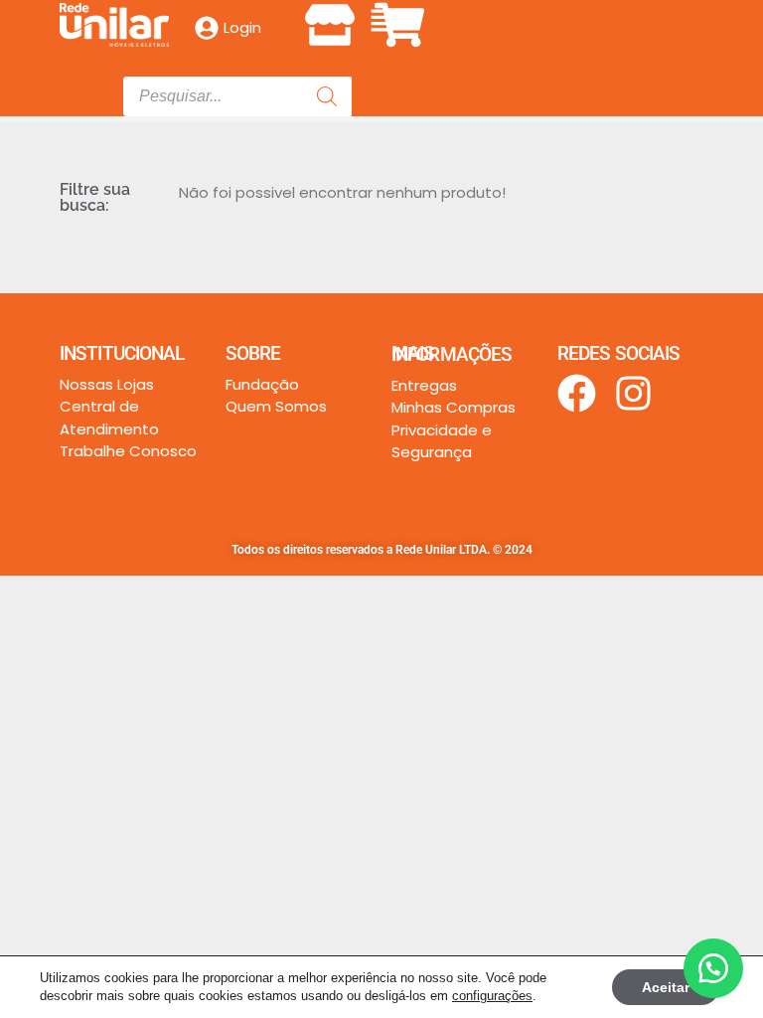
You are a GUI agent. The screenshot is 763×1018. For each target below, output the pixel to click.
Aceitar (665, 987)
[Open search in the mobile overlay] (237, 96)
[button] (381, 21)
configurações (492, 995)
